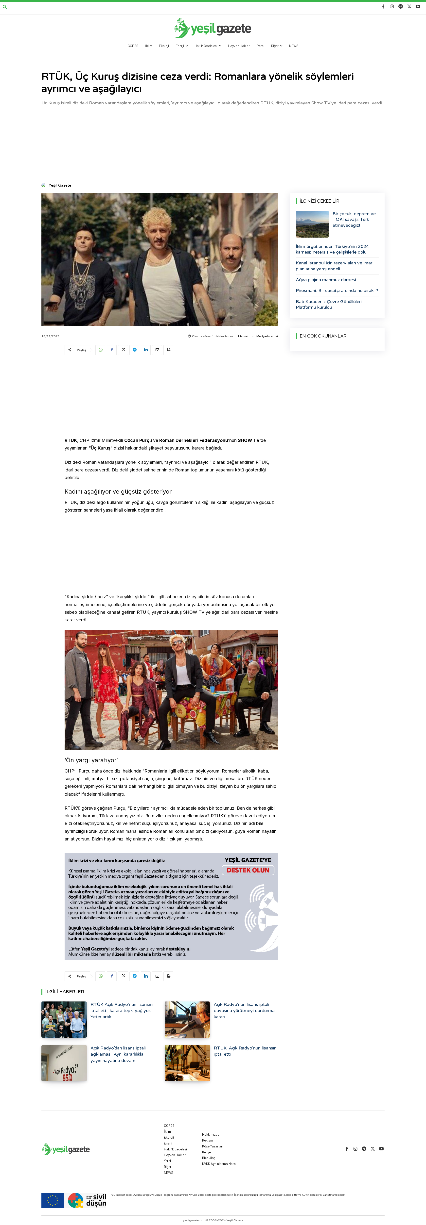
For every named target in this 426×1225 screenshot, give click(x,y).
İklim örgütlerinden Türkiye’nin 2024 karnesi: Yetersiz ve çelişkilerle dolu (332, 249)
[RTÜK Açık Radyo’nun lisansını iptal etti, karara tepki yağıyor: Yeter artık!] (64, 1019)
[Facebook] (383, 7)
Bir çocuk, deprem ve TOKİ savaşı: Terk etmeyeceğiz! (354, 219)
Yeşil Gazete (60, 185)
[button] (5, 7)
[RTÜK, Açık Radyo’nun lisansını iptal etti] (187, 1063)
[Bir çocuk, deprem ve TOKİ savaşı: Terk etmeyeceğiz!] (312, 224)
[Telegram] (400, 7)
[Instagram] (392, 7)
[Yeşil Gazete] (44, 185)
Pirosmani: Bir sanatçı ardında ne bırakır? (337, 290)
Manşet (243, 336)
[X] (409, 7)
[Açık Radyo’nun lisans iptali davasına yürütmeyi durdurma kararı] (187, 1019)
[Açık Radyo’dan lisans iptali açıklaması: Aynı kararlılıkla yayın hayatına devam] (64, 1063)
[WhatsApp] (100, 350)
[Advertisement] (213, 143)
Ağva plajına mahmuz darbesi (326, 279)
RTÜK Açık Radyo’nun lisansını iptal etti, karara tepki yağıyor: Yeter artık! (121, 1010)
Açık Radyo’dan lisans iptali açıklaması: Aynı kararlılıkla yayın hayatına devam (118, 1054)
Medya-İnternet (267, 336)
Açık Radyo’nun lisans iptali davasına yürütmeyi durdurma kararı (244, 1010)
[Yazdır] (168, 350)
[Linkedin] (146, 350)
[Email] (157, 350)
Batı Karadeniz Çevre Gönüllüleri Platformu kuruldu (329, 304)
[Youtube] (418, 7)
